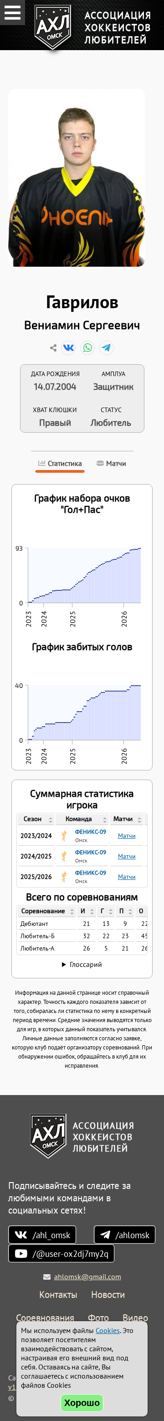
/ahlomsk (132, 1234)
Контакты (58, 1295)
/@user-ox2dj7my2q (70, 1253)
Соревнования (45, 1318)
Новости (108, 1295)
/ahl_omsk (51, 1234)
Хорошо (82, 1403)
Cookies (108, 1330)
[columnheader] (36, 819)
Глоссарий (86, 964)
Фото (98, 1318)
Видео (135, 1318)
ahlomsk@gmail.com (87, 1276)
